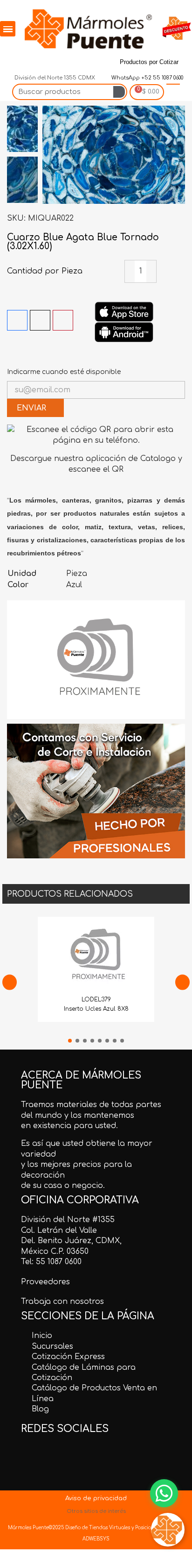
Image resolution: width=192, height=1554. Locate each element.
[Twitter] (32, 59)
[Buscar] (119, 92)
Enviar (32, 408)
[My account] (173, 92)
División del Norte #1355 (68, 1220)
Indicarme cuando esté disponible (64, 371)
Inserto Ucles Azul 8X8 (96, 1009)
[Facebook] (10, 59)
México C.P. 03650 (55, 1251)
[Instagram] (75, 59)
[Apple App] (124, 311)
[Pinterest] (53, 59)
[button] (51, 154)
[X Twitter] (40, 320)
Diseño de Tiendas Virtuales (97, 1527)
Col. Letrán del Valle (59, 1230)
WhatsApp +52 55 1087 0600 (146, 78)
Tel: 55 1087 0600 (51, 1262)
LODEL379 (96, 999)
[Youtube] (96, 59)
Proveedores (45, 1282)
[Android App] (124, 332)
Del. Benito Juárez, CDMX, (71, 1241)
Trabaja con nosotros (62, 1301)
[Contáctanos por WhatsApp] (164, 1493)
